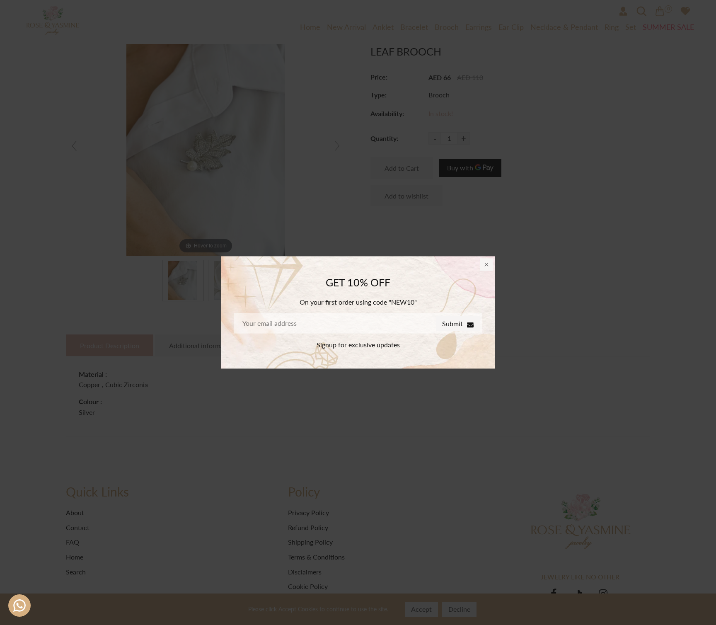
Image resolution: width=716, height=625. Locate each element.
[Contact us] (19, 605)
